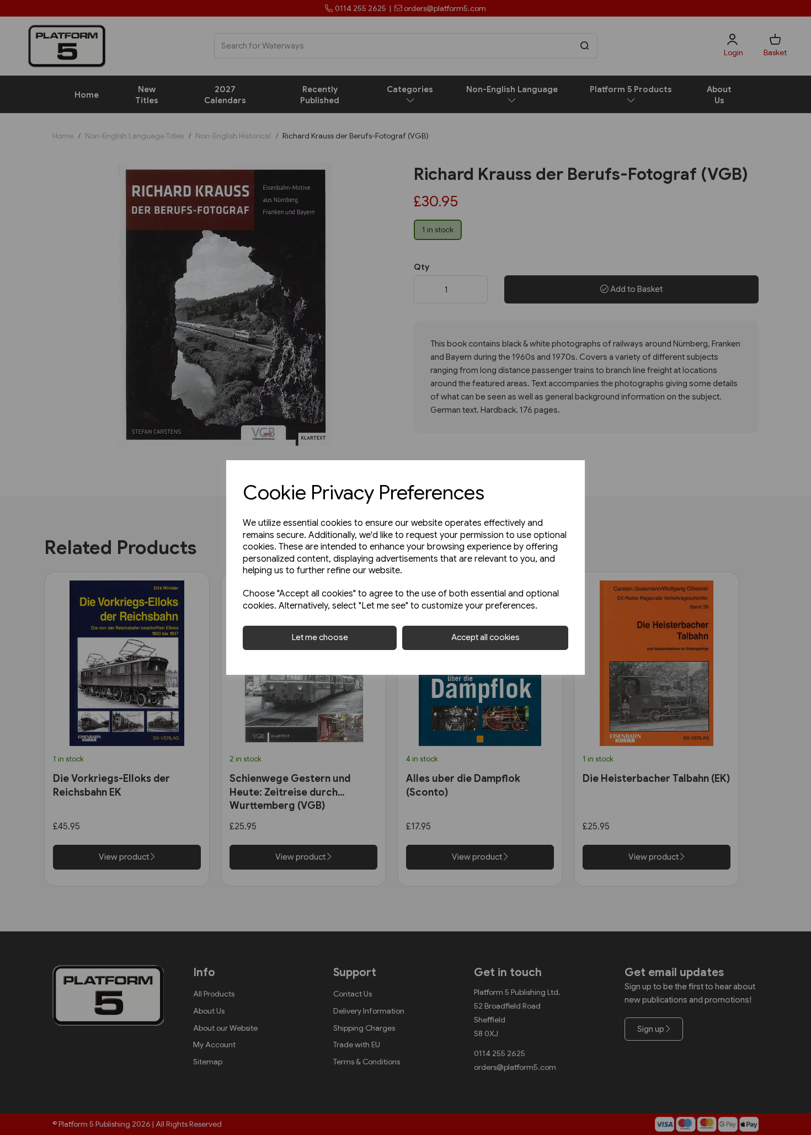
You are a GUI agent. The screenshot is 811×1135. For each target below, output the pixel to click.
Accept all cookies (485, 637)
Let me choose (320, 637)
